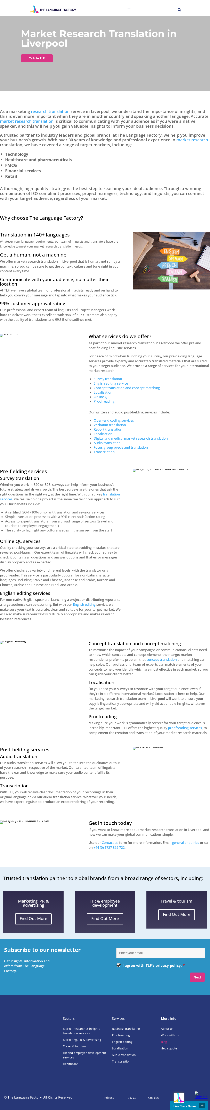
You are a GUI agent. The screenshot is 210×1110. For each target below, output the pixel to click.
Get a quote (169, 1048)
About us (167, 1029)
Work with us (170, 1035)
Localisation (120, 1048)
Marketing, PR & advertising (82, 1040)
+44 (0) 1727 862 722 (109, 847)
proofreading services (185, 728)
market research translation (27, 121)
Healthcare (70, 1064)
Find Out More (33, 918)
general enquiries (185, 842)
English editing (84, 604)
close (202, 1105)
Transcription (121, 1061)
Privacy (109, 1097)
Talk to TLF (37, 58)
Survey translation (108, 379)
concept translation (161, 659)
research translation (50, 111)
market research (192, 140)
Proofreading (104, 401)
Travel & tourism (74, 1046)
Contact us (110, 842)
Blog (164, 1042)
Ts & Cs (131, 1097)
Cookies (153, 1097)
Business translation (126, 1029)
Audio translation (124, 1055)
